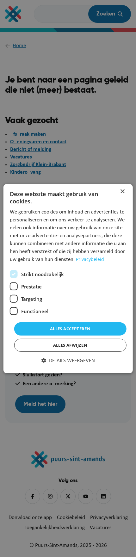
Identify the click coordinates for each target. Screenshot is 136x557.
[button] (68, 360)
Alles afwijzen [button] (70, 345)
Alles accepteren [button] (70, 328)
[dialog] (68, 278)
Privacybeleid (90, 259)
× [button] (122, 191)
